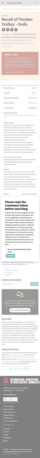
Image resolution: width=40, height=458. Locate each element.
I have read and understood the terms (19, 250)
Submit (10, 256)
